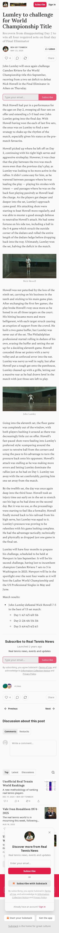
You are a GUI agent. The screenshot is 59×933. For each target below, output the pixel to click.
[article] (29, 791)
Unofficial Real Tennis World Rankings (18, 783)
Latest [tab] (15, 772)
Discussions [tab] (28, 772)
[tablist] (17, 731)
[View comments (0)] (17, 58)
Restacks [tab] (24, 731)
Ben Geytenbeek (18, 47)
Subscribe (40, 4)
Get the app (45, 917)
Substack (13, 926)
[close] (49, 832)
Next (48, 708)
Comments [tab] (10, 731)
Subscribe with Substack (32, 883)
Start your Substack (21, 917)
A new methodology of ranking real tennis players (20, 791)
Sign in (52, 4)
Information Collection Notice (35, 670)
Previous (12, 708)
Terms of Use (45, 667)
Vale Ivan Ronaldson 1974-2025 (20, 811)
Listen (52, 49)
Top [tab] (6, 772)
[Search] (53, 772)
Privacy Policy (40, 897)
